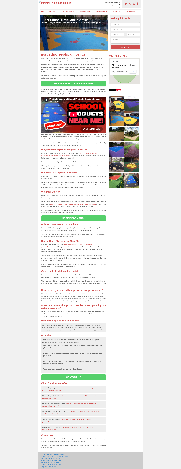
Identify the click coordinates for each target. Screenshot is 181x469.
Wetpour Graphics (102, 11)
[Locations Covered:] (40, 2)
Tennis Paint (117, 11)
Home (42, 11)
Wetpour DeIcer (85, 11)
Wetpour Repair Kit (69, 11)
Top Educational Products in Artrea (52, 454)
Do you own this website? (119, 72)
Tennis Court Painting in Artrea (51, 464)
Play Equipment (52, 11)
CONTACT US (73, 377)
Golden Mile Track (132, 11)
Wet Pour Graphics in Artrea (50, 462)
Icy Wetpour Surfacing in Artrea (51, 460)
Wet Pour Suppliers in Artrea (50, 458)
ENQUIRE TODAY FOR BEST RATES (74, 83)
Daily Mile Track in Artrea (49, 467)
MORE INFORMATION (73, 218)
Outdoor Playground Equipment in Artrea (54, 456)
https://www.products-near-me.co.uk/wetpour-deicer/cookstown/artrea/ (73, 204)
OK (133, 72)
